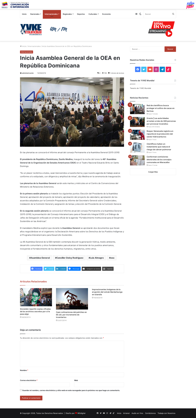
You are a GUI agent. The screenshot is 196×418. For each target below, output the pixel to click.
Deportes (81, 14)
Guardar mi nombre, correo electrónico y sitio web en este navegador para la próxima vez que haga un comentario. (71, 390)
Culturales (93, 14)
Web (76, 380)
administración (28, 73)
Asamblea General (40, 257)
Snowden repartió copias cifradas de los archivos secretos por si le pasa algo (35, 311)
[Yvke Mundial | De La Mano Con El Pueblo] (44, 30)
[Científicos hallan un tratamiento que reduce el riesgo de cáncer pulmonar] (137, 148)
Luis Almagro (97, 257)
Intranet (126, 413)
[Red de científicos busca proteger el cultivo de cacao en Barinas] (137, 109)
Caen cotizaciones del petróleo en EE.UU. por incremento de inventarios (71, 314)
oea (112, 257)
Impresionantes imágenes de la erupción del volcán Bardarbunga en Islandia (107, 292)
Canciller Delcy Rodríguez (69, 257)
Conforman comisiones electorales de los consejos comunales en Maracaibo (159, 159)
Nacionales (34, 14)
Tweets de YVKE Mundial (140, 88)
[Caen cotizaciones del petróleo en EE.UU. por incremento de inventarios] (72, 298)
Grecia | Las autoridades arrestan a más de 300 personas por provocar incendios (161, 121)
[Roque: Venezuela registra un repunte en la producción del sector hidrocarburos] (137, 135)
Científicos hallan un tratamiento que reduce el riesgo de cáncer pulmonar (159, 147)
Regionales (67, 14)
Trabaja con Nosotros (166, 413)
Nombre (24, 370)
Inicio (24, 14)
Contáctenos (150, 413)
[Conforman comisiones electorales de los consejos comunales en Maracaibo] (137, 160)
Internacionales (51, 14)
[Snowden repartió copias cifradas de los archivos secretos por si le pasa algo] (36, 297)
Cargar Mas (153, 172)
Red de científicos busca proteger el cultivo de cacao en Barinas (161, 108)
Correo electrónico (28, 380)
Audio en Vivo (137, 413)
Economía (106, 14)
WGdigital (81, 413)
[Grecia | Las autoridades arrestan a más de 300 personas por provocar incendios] (137, 122)
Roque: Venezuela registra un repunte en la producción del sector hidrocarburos (160, 134)
